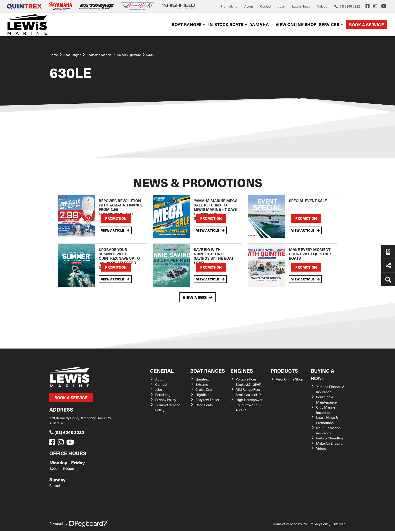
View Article (113, 230)
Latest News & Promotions (327, 420)
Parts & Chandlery (330, 438)
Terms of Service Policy (289, 523)
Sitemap (339, 523)
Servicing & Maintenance (326, 399)
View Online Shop (289, 379)
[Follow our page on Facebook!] (367, 6)
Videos (322, 6)
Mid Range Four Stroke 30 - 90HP (248, 392)
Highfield (202, 394)
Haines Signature (129, 54)
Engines (241, 370)
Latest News (301, 6)
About (248, 6)
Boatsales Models (99, 54)
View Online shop (296, 24)
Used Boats (204, 404)
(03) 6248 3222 (69, 432)
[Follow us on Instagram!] (62, 443)
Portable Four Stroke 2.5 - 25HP (248, 382)
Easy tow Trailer (207, 399)
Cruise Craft (204, 389)
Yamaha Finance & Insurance (330, 389)
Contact (265, 6)
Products (284, 370)
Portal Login (164, 394)
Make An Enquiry (329, 443)
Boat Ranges (207, 370)
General (162, 370)
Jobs (281, 6)
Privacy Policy (165, 399)
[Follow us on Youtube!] (71, 443)
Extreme (201, 384)
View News (195, 297)
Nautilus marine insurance (328, 430)
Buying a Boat (322, 374)
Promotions (229, 6)
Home (53, 54)
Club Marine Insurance (325, 410)
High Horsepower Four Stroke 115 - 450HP (249, 404)
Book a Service (366, 24)
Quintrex (202, 379)
